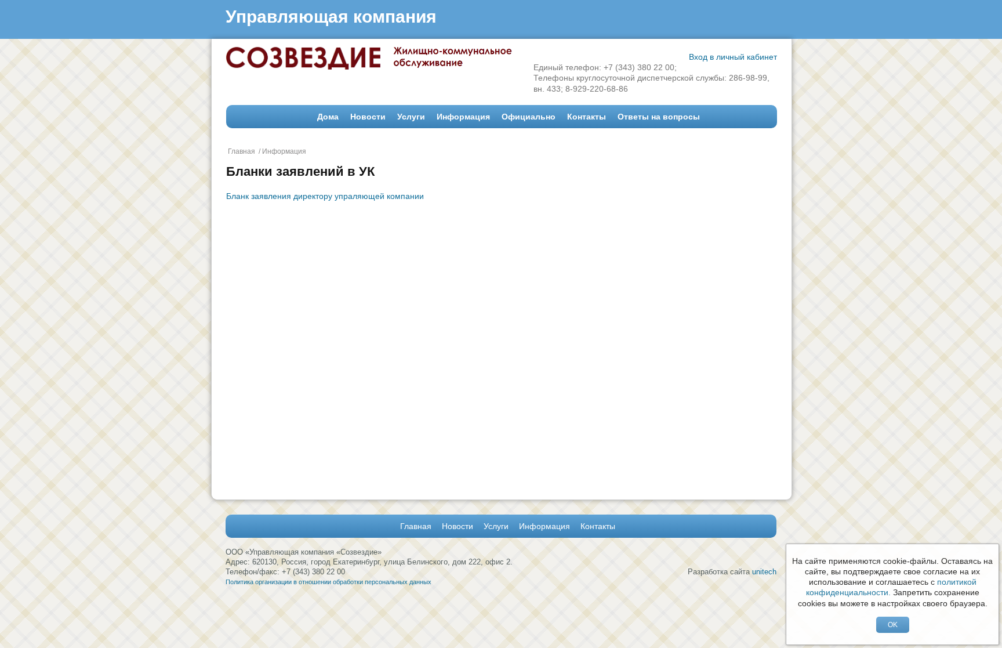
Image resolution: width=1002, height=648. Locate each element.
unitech (764, 571)
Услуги (411, 116)
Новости (368, 116)
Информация (463, 116)
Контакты (586, 116)
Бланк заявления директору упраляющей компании (325, 196)
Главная (241, 151)
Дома (328, 116)
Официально (529, 116)
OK (893, 625)
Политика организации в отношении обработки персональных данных (328, 581)
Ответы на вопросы (659, 116)
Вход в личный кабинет (733, 56)
